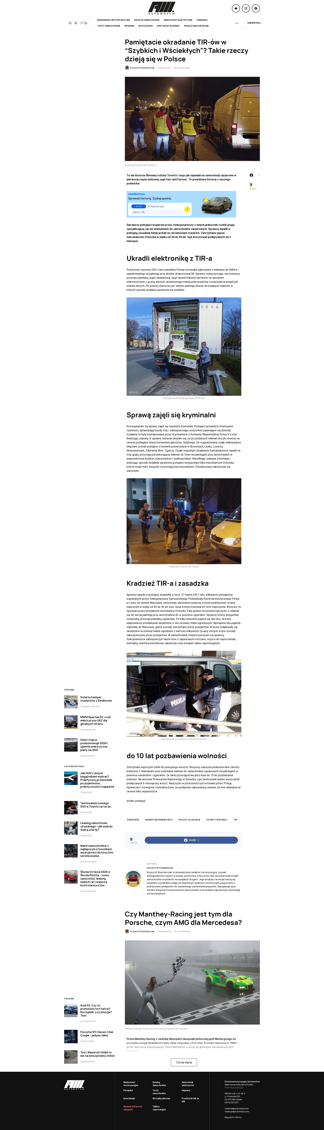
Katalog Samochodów (159, 1084)
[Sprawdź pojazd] (187, 209)
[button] (70, 22)
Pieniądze (128, 1090)
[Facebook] (256, 8)
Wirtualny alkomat (161, 1098)
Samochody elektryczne (188, 1084)
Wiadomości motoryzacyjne (130, 1084)
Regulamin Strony (233, 1117)
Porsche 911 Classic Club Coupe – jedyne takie (96, 1033)
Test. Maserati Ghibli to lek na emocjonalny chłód (97, 1054)
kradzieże (133, 819)
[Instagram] (246, 8)
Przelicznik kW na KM (190, 1100)
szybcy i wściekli (216, 819)
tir (235, 819)
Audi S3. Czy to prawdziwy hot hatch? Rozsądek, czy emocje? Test (96, 1010)
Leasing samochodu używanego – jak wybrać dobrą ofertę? (96, 826)
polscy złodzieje (189, 819)
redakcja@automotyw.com (237, 1111)
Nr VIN (139, 206)
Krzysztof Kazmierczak (160, 868)
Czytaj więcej (184, 1062)
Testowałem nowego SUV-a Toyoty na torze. (95, 804)
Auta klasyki (129, 1098)
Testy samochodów (159, 1092)
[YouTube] (236, 8)
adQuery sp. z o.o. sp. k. (235, 1093)
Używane (186, 1090)
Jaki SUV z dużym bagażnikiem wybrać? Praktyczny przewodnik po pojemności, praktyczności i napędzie (97, 779)
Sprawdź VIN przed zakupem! (132, 1108)
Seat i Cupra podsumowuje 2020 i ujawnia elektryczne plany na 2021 (94, 745)
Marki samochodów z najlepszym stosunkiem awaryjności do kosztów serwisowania (96, 851)
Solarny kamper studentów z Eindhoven (96, 698)
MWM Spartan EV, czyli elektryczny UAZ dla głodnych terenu (95, 720)
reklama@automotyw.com (237, 1108)
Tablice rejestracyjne (159, 1108)
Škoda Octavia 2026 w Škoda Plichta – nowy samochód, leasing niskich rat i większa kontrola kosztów (95, 878)
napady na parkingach (158, 819)
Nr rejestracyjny (156, 206)
